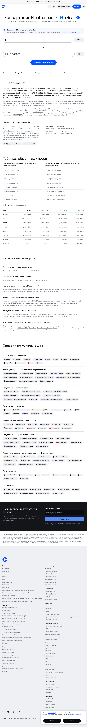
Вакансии (5, 571)
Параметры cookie (8, 596)
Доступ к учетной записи (10, 666)
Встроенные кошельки (52, 634)
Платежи (47, 597)
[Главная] (3, 6)
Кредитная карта (50, 579)
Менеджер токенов (51, 599)
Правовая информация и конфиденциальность (18, 590)
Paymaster (48, 648)
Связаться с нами (8, 652)
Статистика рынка (8, 613)
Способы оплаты (8, 663)
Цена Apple (48, 701)
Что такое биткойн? (9, 629)
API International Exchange (54, 672)
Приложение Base (51, 571)
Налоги (4, 643)
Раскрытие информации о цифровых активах (17, 601)
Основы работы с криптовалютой (13, 618)
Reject (52, 721)
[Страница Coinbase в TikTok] (19, 712)
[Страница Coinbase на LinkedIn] (8, 712)
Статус (4, 671)
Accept (71, 721)
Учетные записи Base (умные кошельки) (58, 637)
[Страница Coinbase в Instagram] (13, 712)
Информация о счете (9, 660)
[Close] (83, 713)
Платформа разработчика (53, 626)
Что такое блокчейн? (9, 635)
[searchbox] (80, 54)
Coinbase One (49, 574)
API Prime (48, 675)
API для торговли (50, 645)
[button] (84, 7)
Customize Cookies (75, 715)
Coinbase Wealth (50, 576)
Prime (47, 606)
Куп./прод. (48, 568)
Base (46, 629)
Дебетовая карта (50, 582)
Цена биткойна (49, 684)
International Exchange (52, 614)
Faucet (47, 667)
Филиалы (5, 574)
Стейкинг (48, 608)
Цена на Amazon (50, 707)
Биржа (47, 611)
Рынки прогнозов (50, 585)
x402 (46, 642)
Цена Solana (49, 690)
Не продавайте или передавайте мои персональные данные (22, 598)
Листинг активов (50, 591)
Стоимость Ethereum (52, 687)
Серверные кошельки (52, 631)
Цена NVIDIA (49, 699)
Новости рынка (7, 627)
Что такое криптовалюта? (11, 632)
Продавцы (5, 587)
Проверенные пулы (51, 619)
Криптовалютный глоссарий (11, 624)
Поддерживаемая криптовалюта (13, 668)
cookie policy (51, 713)
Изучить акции (7, 610)
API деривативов (50, 678)
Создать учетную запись (10, 655)
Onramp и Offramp (51, 639)
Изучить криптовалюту (10, 607)
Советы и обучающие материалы (13, 621)
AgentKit (48, 661)
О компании (6, 568)
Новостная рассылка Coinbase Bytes (14, 616)
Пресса (4, 579)
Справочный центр (8, 649)
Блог (4, 576)
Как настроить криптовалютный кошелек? (16, 637)
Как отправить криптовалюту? (12, 640)
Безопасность (7, 582)
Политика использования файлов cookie (16, 593)
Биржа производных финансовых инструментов (61, 617)
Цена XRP (48, 692)
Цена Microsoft (50, 704)
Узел (46, 659)
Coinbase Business (51, 594)
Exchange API (49, 669)
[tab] (7, 72)
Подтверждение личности (11, 658)
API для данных (50, 653)
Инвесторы (6, 585)
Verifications (49, 656)
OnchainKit (48, 650)
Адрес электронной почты (52, 508)
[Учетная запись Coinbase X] (2, 712)
